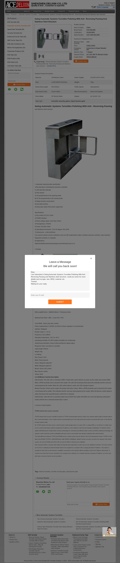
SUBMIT (60, 301)
